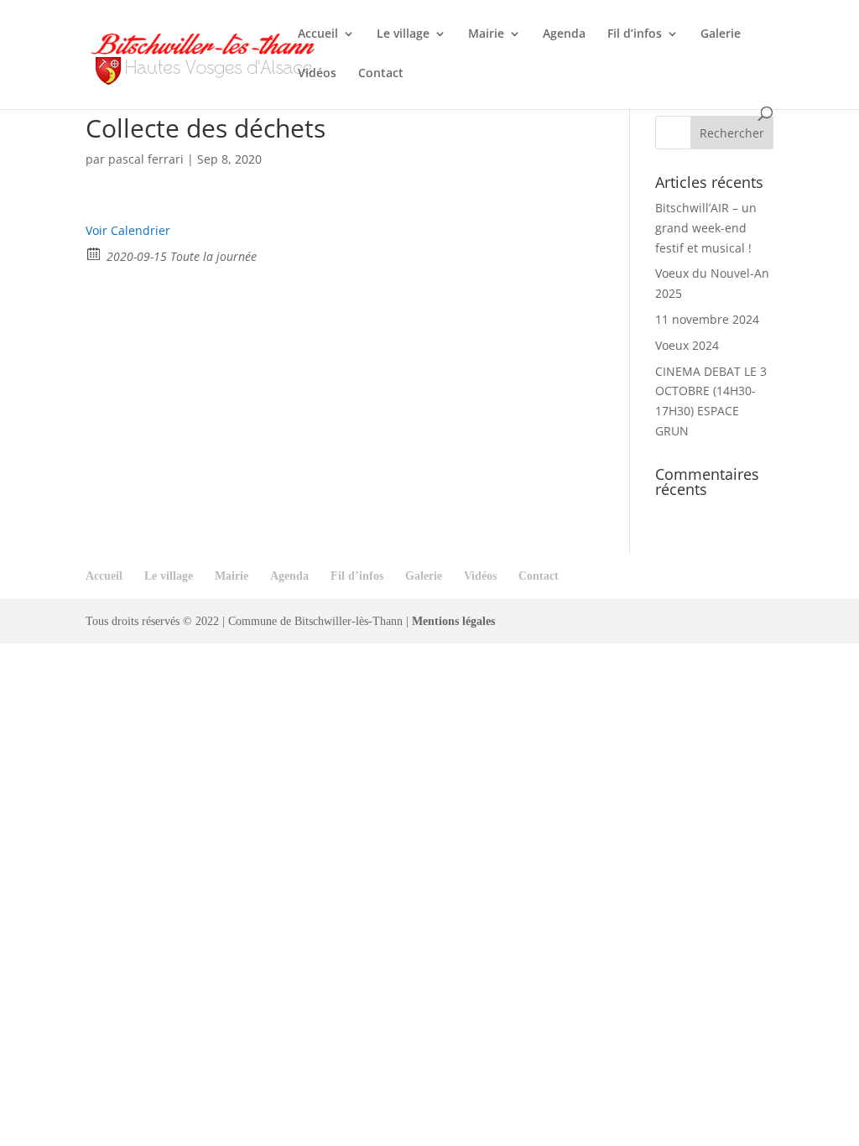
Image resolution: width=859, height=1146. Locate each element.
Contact (380, 74)
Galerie (720, 34)
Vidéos (317, 74)
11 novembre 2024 (707, 319)
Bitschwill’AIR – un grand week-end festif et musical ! (706, 228)
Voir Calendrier (128, 230)
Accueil (318, 34)
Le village (403, 34)
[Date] (94, 253)
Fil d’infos (634, 34)
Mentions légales (453, 621)
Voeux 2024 (687, 345)
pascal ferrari (146, 159)
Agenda (564, 34)
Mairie (486, 34)
